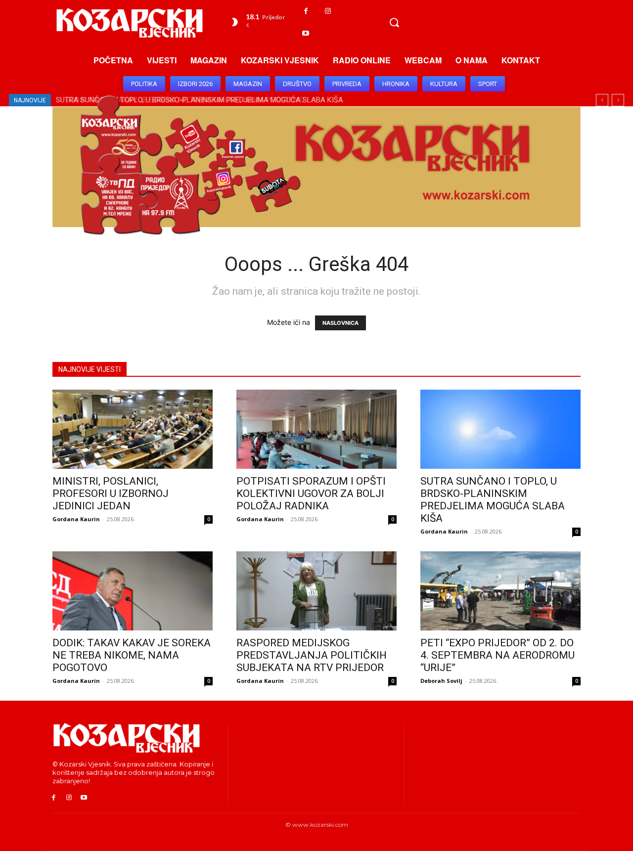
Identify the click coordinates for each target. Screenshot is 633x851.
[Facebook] (306, 11)
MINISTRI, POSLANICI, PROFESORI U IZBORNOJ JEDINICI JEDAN (110, 493)
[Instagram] (328, 11)
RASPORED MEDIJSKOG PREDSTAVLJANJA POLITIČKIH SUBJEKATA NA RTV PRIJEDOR (311, 655)
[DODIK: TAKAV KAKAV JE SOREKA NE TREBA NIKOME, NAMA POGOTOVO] (132, 590)
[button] (394, 22)
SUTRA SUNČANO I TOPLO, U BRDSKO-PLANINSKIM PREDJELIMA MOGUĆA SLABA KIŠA (492, 499)
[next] (618, 100)
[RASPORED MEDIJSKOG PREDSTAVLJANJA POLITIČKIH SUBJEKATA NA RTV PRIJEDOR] (316, 590)
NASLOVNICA (340, 322)
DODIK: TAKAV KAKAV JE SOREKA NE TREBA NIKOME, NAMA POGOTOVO (131, 655)
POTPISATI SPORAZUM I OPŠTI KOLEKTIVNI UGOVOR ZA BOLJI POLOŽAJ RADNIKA (311, 493)
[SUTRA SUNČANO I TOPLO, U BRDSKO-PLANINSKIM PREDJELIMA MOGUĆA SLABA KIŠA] (500, 429)
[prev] (602, 100)
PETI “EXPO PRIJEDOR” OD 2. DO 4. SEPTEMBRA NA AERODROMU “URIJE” (497, 655)
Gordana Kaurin (76, 519)
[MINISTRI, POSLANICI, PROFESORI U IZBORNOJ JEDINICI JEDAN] (132, 429)
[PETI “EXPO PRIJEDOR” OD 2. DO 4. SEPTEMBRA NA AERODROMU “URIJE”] (500, 590)
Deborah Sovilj (441, 680)
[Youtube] (306, 33)
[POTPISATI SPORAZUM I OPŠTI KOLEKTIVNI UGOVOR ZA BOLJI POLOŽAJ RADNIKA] (316, 429)
